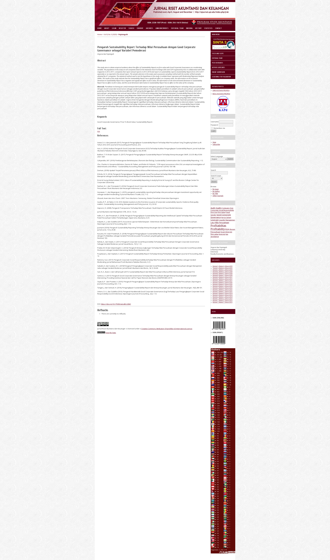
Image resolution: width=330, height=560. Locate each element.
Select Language (217, 156)
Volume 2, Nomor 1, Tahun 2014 (222, 297)
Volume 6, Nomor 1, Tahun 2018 (222, 275)
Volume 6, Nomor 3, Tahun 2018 (222, 271)
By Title (215, 193)
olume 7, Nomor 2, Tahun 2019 (222, 268)
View (214, 142)
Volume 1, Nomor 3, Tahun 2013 (222, 299)
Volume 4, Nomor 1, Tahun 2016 (222, 286)
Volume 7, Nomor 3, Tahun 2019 (222, 266)
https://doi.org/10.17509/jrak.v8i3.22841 (116, 304)
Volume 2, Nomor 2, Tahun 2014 (222, 295)
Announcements (162, 28)
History (198, 28)
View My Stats (110, 333)
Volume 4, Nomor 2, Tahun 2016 (222, 284)
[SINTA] (223, 49)
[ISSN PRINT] (219, 345)
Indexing (189, 28)
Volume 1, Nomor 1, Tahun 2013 (222, 302)
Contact (218, 28)
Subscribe (216, 144)
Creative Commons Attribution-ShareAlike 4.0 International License (166, 329)
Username (215, 122)
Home (99, 28)
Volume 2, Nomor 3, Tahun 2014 (222, 293)
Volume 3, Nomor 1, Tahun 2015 (222, 291)
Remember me (219, 128)
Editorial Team (177, 28)
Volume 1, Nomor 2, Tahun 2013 (222, 300)
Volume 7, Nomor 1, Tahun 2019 (222, 270)
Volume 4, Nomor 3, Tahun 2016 (222, 282)
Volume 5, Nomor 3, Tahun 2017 (222, 277)
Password (214, 125)
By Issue (216, 189)
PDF (98, 131)
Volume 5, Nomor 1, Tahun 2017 (222, 280)
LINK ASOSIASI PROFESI (221, 90)
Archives (149, 28)
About (106, 28)
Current (140, 28)
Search (131, 28)
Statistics (208, 28)
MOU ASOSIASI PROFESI (221, 94)
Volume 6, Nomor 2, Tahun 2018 (222, 273)
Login (114, 28)
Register (122, 28)
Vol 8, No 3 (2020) (110, 34)
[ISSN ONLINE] (219, 330)
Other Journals (218, 196)
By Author (216, 191)
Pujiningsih (123, 34)
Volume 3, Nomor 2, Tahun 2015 (222, 290)
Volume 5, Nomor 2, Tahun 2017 (222, 279)
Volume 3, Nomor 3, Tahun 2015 (222, 288)
